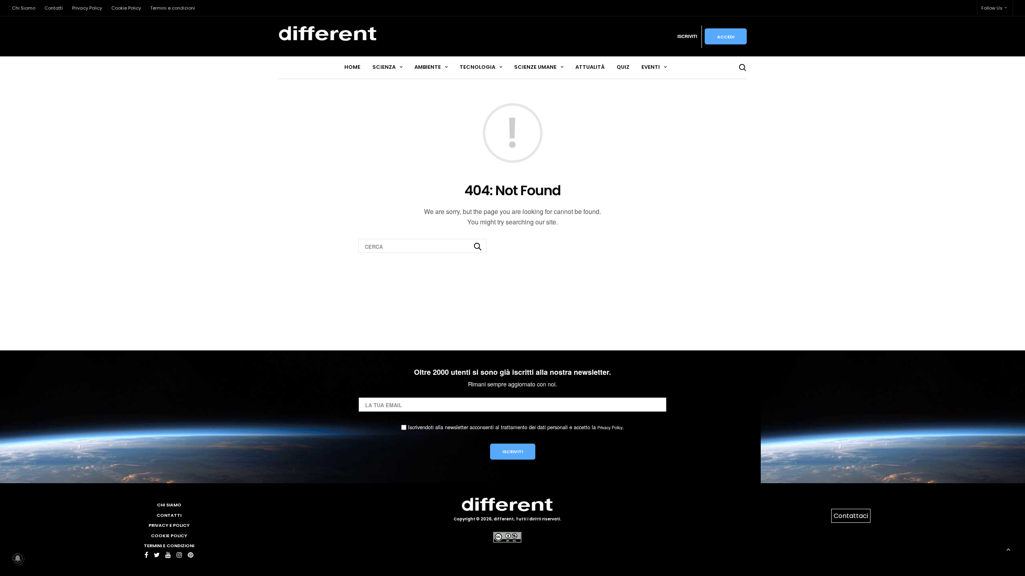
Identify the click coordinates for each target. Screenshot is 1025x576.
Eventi (650, 67)
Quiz (623, 67)
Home (352, 67)
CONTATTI (169, 515)
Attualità (590, 67)
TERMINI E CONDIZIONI (169, 545)
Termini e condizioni (172, 8)
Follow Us (992, 8)
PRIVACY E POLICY (169, 525)
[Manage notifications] (17, 558)
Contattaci (851, 515)
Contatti (53, 8)
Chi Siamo (23, 8)
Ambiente (427, 67)
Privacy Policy (87, 8)
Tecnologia (477, 67)
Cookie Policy (126, 8)
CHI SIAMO (169, 505)
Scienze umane (535, 67)
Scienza (384, 67)
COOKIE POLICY (169, 535)
